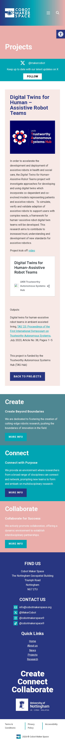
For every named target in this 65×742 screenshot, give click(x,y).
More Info (16, 437)
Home (32, 641)
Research (32, 659)
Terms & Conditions (10, 726)
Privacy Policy (31, 726)
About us (32, 645)
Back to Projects (27, 376)
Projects (33, 654)
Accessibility (51, 724)
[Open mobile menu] (48, 13)
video (31, 250)
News (32, 650)
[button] (60, 34)
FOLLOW (32, 76)
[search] (57, 12)
